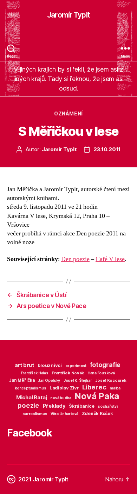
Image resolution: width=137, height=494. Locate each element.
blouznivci (50, 365)
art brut (24, 365)
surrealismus (34, 414)
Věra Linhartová (64, 414)
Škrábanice (81, 406)
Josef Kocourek (110, 380)
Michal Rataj (31, 397)
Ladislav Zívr (64, 387)
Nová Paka (96, 396)
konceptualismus (30, 388)
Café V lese (110, 259)
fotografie (105, 364)
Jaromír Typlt (68, 15)
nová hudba (60, 398)
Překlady (54, 406)
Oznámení (68, 113)
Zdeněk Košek (97, 413)
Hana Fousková (101, 373)
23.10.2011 (106, 149)
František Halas (34, 373)
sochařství (107, 406)
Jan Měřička (21, 380)
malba (115, 388)
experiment (75, 365)
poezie (28, 405)
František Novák (68, 372)
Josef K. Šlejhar (78, 380)
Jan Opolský (49, 380)
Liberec (94, 387)
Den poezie (75, 259)
